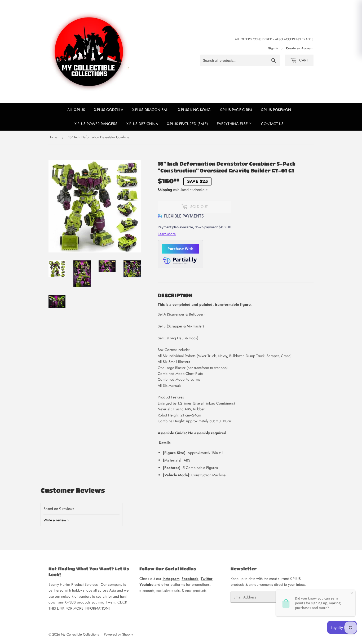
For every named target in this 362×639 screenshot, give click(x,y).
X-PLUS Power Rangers (95, 123)
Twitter (207, 578)
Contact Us (272, 123)
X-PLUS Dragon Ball (150, 109)
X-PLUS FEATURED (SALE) (187, 123)
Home (52, 137)
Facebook (190, 578)
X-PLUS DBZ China (142, 123)
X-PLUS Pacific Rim (236, 109)
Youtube (146, 584)
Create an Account (300, 48)
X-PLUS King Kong (194, 109)
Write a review (54, 520)
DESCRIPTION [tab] (175, 295)
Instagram (170, 578)
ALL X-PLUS (76, 109)
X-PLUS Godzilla (108, 109)
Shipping (165, 189)
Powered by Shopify (118, 634)
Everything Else (233, 123)
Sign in (273, 48)
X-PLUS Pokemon (276, 109)
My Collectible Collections (80, 634)
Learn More (167, 234)
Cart (303, 60)
